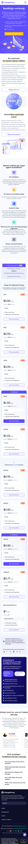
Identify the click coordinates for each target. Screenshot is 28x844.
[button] (14, 762)
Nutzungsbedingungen (20, 832)
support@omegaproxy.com (19, 825)
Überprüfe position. (14, 134)
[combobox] (11, 308)
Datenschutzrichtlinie (7, 832)
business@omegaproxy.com (19, 828)
